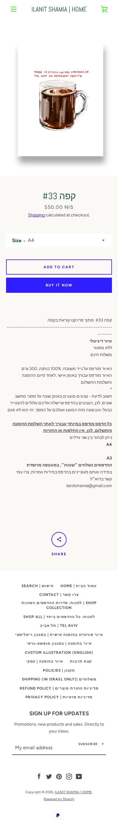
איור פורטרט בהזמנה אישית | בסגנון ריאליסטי (59, 635)
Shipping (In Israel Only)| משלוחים (59, 679)
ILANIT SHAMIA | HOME (59, 9)
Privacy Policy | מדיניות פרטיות (59, 697)
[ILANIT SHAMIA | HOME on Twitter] (49, 776)
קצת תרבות (81, 661)
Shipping (36, 215)
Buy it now (59, 285)
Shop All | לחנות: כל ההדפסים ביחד (59, 617)
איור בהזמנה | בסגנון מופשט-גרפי (59, 643)
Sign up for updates (59, 713)
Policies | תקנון (59, 670)
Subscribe (88, 744)
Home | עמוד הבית (79, 586)
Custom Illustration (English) (59, 652)
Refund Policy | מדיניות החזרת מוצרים (59, 688)
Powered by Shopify (59, 799)
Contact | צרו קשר (59, 595)
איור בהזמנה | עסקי (44, 661)
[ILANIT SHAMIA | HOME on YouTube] (79, 776)
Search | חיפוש (37, 586)
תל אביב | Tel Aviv (59, 625)
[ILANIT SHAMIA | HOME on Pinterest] (59, 776)
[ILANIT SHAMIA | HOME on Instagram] (69, 776)
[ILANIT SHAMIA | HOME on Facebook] (39, 776)
